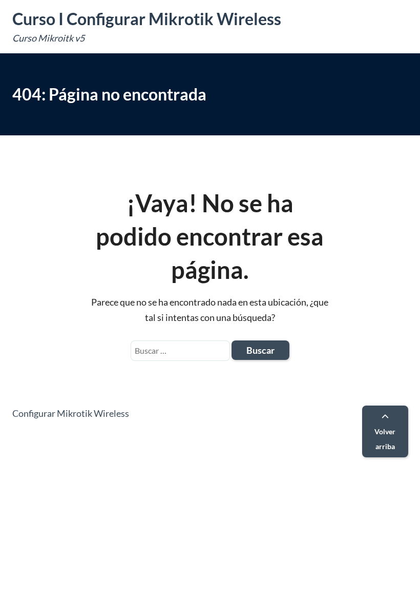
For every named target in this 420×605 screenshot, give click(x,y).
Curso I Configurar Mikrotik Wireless (146, 19)
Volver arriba (384, 439)
